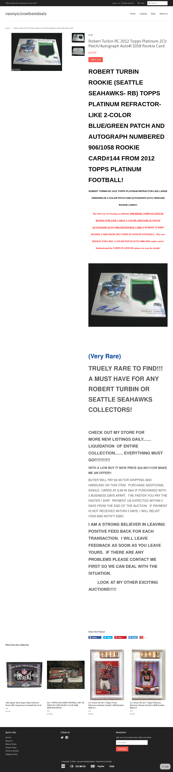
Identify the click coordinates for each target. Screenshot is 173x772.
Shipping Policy (11, 754)
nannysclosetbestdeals (26, 13)
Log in (114, 3)
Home (132, 13)
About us (164, 13)
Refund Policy (10, 744)
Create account (127, 3)
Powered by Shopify (104, 761)
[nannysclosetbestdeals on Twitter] (62, 738)
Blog (153, 13)
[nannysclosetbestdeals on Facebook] (66, 738)
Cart (142, 3)
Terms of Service (12, 750)
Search (8, 737)
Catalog (143, 13)
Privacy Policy (10, 747)
